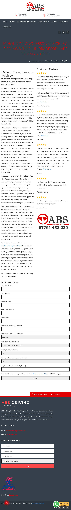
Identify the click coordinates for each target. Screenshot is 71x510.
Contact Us (64, 22)
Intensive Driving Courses (26, 22)
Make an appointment (41, 394)
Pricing (12, 22)
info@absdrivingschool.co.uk (11, 246)
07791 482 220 (12, 434)
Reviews (54, 22)
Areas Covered (44, 22)
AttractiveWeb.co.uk (38, 503)
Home (5, 22)
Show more (44, 102)
